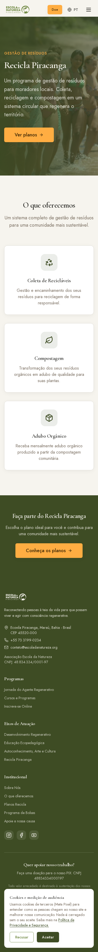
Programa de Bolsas (19, 812)
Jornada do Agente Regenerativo (29, 689)
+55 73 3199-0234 (25, 640)
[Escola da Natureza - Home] (17, 9)
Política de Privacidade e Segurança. (42, 922)
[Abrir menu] (88, 9)
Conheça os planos (46, 550)
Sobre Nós (12, 787)
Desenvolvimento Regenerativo (27, 734)
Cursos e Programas (19, 698)
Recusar (21, 937)
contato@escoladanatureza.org (33, 647)
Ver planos (26, 134)
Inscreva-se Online (18, 706)
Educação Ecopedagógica (24, 742)
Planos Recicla (15, 804)
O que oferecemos (18, 796)
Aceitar (48, 937)
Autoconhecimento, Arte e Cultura (30, 751)
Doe (55, 9)
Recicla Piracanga (18, 759)
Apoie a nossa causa (19, 821)
